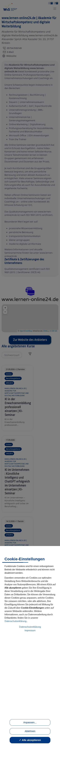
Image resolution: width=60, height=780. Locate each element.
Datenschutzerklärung (15, 621)
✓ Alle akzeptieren (30, 740)
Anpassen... (30, 722)
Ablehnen (30, 731)
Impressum (30, 630)
